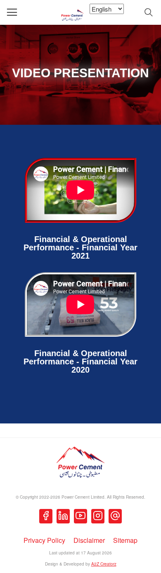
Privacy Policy (44, 540)
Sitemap (125, 540)
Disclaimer (89, 540)
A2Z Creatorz (103, 564)
